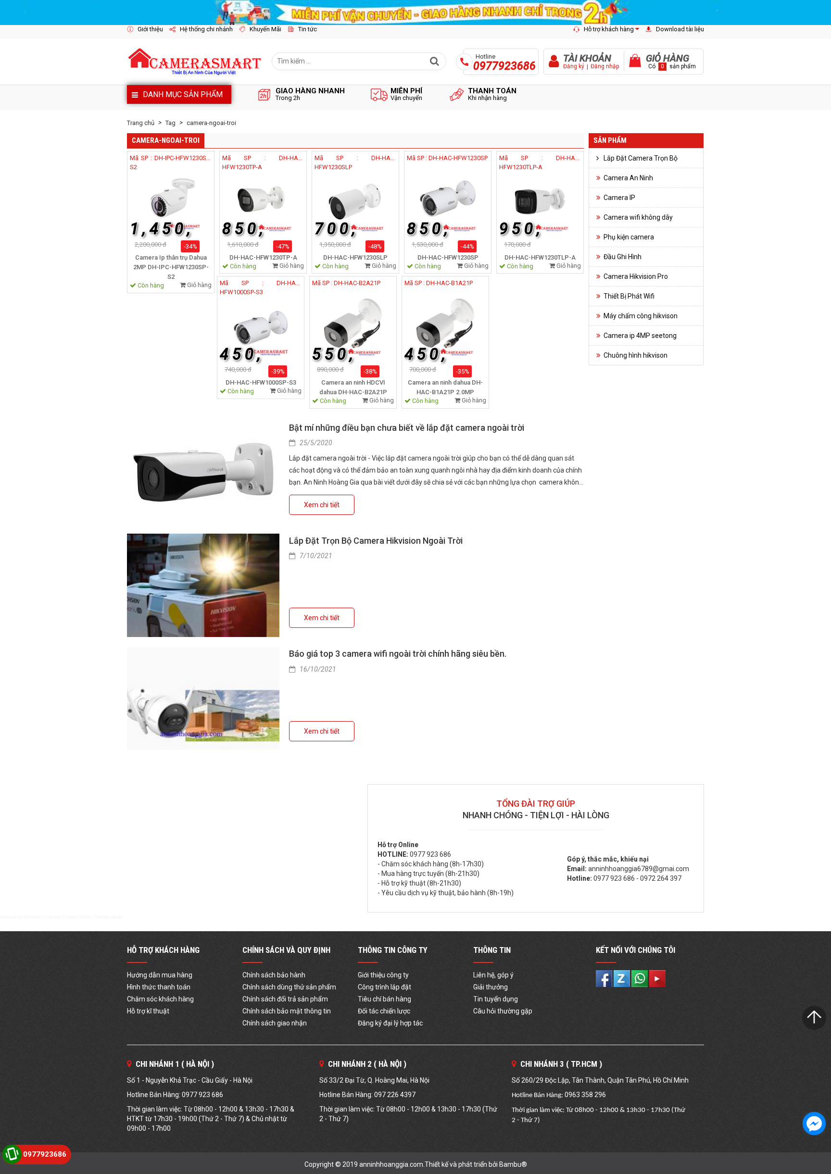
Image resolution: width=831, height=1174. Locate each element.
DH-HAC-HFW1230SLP (355, 257)
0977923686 (44, 1154)
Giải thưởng (490, 987)
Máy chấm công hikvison (641, 316)
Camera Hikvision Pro (636, 276)
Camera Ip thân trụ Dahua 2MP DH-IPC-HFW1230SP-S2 (171, 267)
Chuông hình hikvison (635, 355)
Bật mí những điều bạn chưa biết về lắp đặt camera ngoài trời (406, 428)
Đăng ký (573, 66)
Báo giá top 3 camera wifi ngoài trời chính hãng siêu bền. (397, 654)
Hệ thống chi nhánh (206, 29)
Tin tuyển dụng (495, 999)
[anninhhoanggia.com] (415, 12)
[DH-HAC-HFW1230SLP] (355, 202)
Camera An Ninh (628, 178)
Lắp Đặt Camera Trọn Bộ (641, 158)
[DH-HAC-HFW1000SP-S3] (261, 327)
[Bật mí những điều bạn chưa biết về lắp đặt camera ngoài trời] (203, 472)
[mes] (640, 978)
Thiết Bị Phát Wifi (629, 296)
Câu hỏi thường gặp (502, 1011)
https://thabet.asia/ (101, 917)
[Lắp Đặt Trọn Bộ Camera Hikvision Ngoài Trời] (203, 585)
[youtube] (657, 978)
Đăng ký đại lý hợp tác (390, 1023)
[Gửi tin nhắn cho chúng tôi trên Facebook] (814, 1124)
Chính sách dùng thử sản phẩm (289, 987)
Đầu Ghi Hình (623, 257)
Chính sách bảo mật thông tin (286, 1011)
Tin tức (307, 29)
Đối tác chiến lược (384, 1011)
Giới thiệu (150, 29)
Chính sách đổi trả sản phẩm (285, 999)
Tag (170, 122)
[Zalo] (622, 978)
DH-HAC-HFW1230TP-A (263, 257)
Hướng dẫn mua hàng (159, 975)
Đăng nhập (605, 66)
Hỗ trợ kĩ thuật (148, 1011)
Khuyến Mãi (265, 29)
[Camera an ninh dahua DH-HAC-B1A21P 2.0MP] (445, 327)
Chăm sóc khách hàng (160, 999)
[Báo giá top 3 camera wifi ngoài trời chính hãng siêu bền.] (203, 698)
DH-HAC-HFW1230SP (447, 257)
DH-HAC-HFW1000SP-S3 (261, 382)
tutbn (36, 917)
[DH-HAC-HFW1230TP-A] (263, 202)
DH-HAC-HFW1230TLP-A (540, 257)
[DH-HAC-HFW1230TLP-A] (540, 202)
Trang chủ (140, 122)
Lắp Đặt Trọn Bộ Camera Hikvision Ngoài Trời (376, 541)
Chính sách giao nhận (274, 1023)
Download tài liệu (680, 29)
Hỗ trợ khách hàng (609, 29)
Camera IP (619, 197)
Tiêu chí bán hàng (384, 999)
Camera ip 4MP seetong (640, 335)
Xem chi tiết (322, 505)
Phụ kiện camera (629, 237)
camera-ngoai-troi (211, 122)
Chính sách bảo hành (273, 975)
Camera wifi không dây (638, 217)
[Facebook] (605, 978)
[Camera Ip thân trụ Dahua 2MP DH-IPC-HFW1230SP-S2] (171, 202)
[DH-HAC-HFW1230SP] (448, 202)
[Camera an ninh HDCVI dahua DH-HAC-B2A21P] (353, 327)
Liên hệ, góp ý (493, 975)
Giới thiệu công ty (383, 975)
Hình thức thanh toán (158, 987)
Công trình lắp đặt (384, 987)
